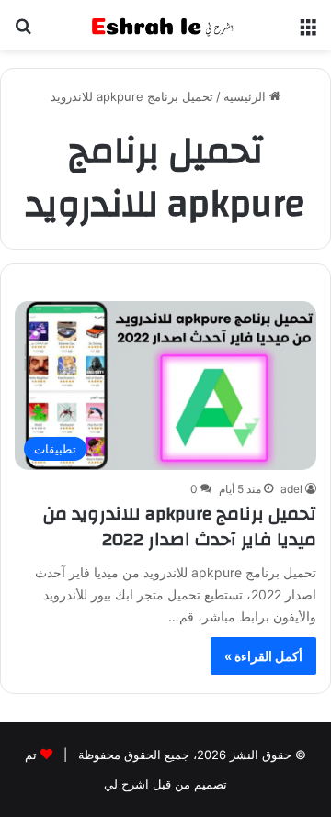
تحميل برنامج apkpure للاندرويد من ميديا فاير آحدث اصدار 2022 (179, 526)
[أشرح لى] (165, 25)
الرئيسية (246, 96)
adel (291, 489)
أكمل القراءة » (263, 656)
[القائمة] (308, 31)
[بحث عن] (23, 31)
